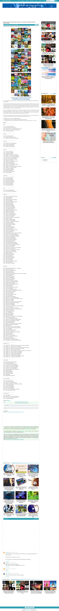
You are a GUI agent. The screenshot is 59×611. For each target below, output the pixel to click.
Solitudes (28, 26)
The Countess (8, 573)
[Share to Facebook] (35, 24)
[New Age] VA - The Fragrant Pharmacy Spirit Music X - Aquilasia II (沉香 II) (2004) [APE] (48, 105)
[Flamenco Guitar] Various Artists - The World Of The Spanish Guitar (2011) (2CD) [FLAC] (48, 130)
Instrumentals (15, 26)
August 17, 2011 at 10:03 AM (11, 568)
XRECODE (21, 439)
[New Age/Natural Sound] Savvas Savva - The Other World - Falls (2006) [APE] (9, 514)
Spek (11, 439)
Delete (8, 576)
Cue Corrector (14, 439)
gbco (6, 568)
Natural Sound (21, 26)
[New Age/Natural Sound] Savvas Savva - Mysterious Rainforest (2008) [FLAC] (33, 501)
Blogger (36, 610)
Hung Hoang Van (28, 610)
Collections (27, 0)
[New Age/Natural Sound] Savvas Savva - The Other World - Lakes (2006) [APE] (21, 488)
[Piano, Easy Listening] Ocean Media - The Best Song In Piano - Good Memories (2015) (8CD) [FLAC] (48, 77)
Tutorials (40, 0)
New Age (25, 26)
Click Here (8, 400)
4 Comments (16, 24)
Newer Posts (6, 518)
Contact (44, 0)
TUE (7, 24)
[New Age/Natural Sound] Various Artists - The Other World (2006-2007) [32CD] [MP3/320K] (21, 514)
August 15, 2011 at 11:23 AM (13, 552)
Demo (21, 403)
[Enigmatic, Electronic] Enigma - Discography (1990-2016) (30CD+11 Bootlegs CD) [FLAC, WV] (48, 65)
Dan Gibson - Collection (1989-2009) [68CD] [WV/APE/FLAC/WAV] (13, 412)
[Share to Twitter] (38, 24)
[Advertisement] (29, 14)
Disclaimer (22, 0)
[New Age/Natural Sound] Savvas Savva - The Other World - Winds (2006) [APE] (9, 474)
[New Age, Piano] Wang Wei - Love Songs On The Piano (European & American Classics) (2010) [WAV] (36, 592)
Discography (11, 26)
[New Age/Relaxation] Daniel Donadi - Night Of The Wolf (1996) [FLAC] (21, 501)
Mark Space (7, 552)
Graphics (36, 0)
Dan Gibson (7, 26)
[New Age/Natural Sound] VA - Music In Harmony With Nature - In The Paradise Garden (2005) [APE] (48, 117)
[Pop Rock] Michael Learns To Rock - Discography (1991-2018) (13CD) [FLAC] (23, 592)
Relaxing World (27, 609)
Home (19, 0)
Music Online (32, 0)
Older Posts (36, 518)
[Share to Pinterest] (36, 24)
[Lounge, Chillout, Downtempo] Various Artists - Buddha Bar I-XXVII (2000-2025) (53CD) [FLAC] (50, 592)
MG (18, 403)
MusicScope (8, 439)
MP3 (18, 26)
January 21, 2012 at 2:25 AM (14, 573)
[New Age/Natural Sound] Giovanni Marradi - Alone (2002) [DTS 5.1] (33, 488)
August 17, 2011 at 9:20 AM (11, 562)
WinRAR (18, 439)
